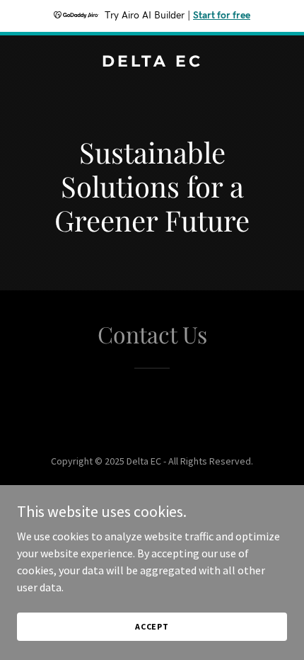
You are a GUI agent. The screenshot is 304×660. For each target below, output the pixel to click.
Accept (152, 626)
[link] (152, 62)
